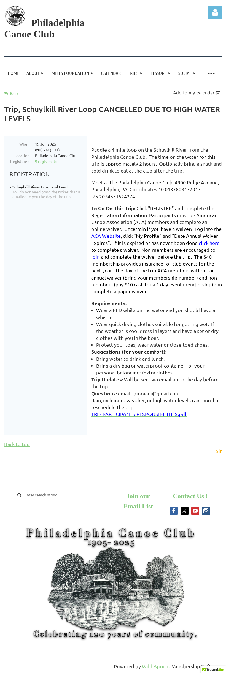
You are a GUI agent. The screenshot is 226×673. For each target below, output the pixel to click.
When (24, 143)
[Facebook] (174, 511)
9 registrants (46, 161)
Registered (19, 161)
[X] (185, 511)
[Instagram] (206, 511)
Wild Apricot (156, 666)
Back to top (17, 444)
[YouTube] (195, 511)
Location (21, 155)
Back (14, 93)
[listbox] (197, 92)
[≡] (211, 73)
